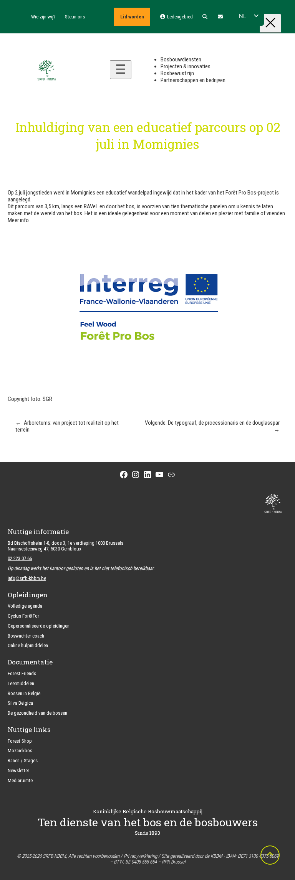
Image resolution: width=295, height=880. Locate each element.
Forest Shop (20, 741)
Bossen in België (24, 693)
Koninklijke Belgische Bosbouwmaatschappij (147, 811)
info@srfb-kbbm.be (27, 578)
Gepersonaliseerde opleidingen (39, 626)
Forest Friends (22, 673)
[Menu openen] (120, 69)
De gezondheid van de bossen (37, 713)
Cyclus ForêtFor (23, 616)
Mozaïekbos (20, 750)
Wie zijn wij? (43, 17)
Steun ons (75, 17)
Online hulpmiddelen (28, 645)
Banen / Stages (23, 760)
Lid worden (132, 17)
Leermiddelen (21, 683)
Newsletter (18, 770)
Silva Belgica (20, 703)
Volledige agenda (25, 606)
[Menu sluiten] (270, 23)
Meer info (18, 220)
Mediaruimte (20, 780)
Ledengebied (179, 17)
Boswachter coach (26, 636)
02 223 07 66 (20, 558)
